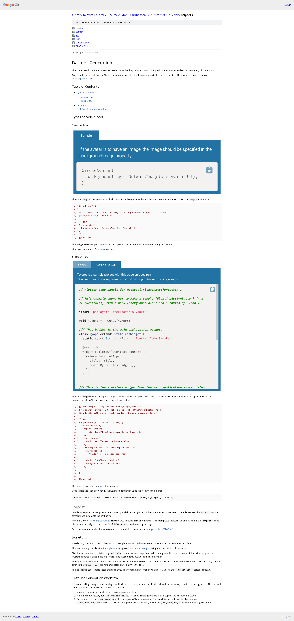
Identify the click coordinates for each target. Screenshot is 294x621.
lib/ (77, 35)
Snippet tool (87, 100)
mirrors (88, 15)
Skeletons (81, 105)
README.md (82, 46)
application (103, 485)
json (288, 616)
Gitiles (18, 616)
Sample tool (87, 97)
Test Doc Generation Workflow (92, 109)
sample (102, 249)
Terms (35, 616)
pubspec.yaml (82, 42)
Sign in (288, 4)
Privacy (26, 616)
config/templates (101, 520)
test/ (78, 38)
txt (281, 616)
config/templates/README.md (161, 529)
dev (176, 15)
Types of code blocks (87, 92)
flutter (76, 15)
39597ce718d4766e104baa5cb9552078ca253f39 (137, 15)
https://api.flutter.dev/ (82, 78)
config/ (79, 31)
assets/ (79, 28)
